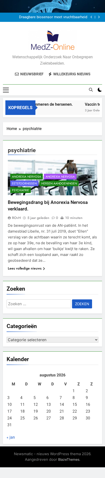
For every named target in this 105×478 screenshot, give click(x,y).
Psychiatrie (20, 190)
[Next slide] (98, 17)
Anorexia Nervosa (26, 176)
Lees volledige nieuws (25, 268)
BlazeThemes (68, 459)
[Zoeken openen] (91, 90)
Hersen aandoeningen (59, 183)
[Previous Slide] (91, 17)
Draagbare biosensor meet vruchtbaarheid (53, 17)
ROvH (16, 217)
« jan (11, 437)
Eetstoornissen (24, 183)
